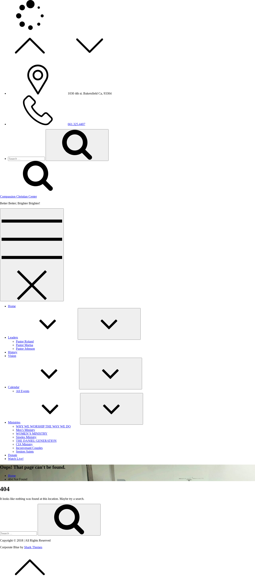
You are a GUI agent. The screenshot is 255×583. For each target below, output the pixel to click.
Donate (12, 455)
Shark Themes (33, 547)
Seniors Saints (25, 451)
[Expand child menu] (109, 324)
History (12, 352)
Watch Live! (16, 458)
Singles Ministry (26, 437)
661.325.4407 (76, 124)
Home (12, 306)
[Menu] (32, 254)
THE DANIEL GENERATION (36, 440)
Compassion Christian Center (18, 196)
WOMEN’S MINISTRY (31, 433)
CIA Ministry (24, 444)
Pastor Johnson (25, 348)
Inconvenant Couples (29, 448)
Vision (12, 355)
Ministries (14, 422)
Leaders (13, 337)
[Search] (77, 145)
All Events (22, 391)
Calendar (13, 387)
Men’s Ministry (25, 430)
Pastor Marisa (24, 345)
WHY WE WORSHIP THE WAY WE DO (43, 426)
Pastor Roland (25, 341)
